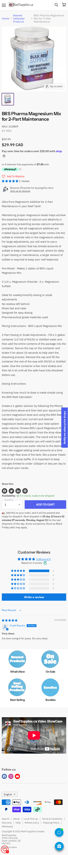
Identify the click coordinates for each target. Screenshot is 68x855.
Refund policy (32, 822)
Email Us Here (9, 847)
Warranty (7, 822)
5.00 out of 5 (43, 559)
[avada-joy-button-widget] (59, 846)
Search (5, 818)
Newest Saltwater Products (19, 18)
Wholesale (7, 826)
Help (18, 822)
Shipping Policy (51, 822)
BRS (8, 131)
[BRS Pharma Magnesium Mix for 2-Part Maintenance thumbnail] (8, 99)
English (8, 794)
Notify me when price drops (64, 427)
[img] (9, 620)
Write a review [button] (34, 597)
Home (5, 18)
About (16, 818)
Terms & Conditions (52, 818)
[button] (10, 181)
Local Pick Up (31, 818)
